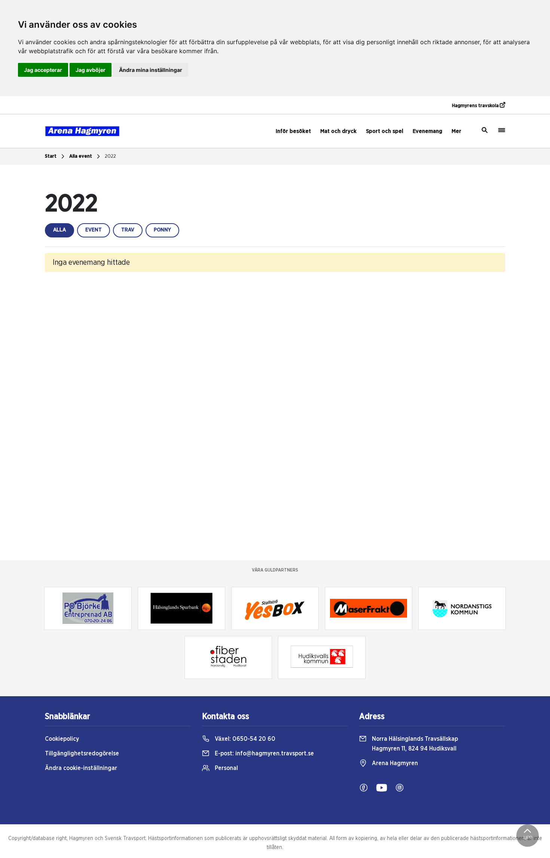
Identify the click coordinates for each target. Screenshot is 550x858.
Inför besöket (293, 131)
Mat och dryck (338, 131)
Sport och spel (384, 131)
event (93, 230)
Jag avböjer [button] (91, 70)
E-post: (263, 754)
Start (50, 156)
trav (127, 230)
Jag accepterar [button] (43, 70)
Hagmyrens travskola (476, 105)
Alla (59, 230)
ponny (162, 230)
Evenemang (427, 131)
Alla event (80, 156)
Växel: (244, 739)
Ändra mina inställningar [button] (150, 70)
